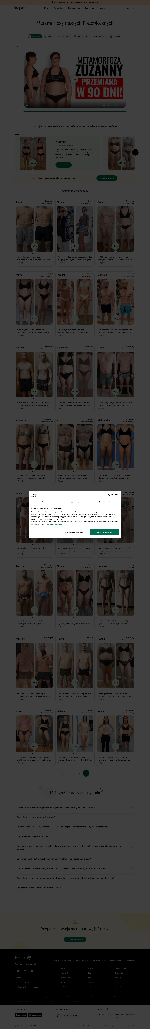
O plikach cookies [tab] (105, 502)
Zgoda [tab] (44, 502)
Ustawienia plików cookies (73, 532)
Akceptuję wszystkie (104, 532)
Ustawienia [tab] (75, 502)
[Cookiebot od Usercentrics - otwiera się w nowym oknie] (110, 495)
